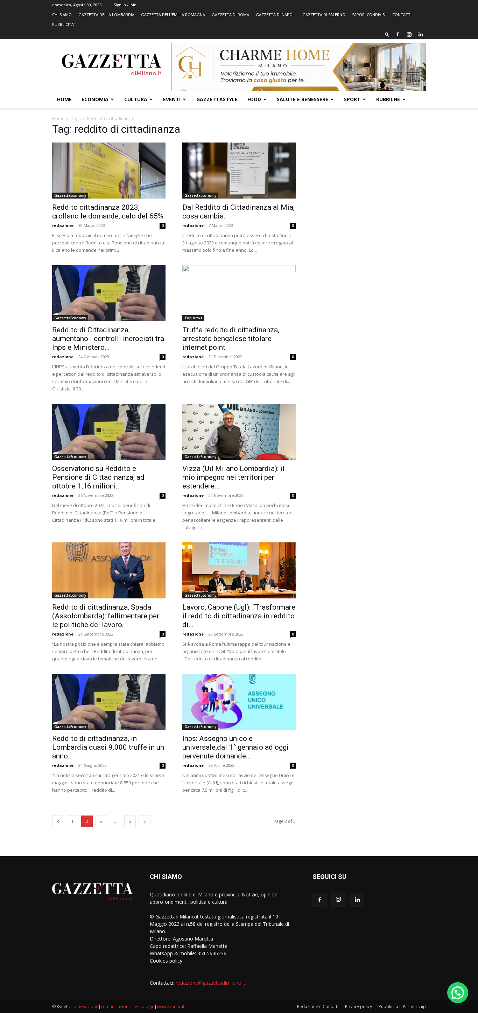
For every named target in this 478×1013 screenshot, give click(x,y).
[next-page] (144, 821)
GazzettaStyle (217, 99)
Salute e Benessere (302, 99)
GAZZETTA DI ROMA (230, 14)
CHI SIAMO (62, 14)
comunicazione (116, 1006)
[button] (387, 34)
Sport (352, 99)
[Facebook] (397, 34)
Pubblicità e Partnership (402, 1006)
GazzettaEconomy (70, 195)
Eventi (172, 99)
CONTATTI (402, 14)
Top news (193, 317)
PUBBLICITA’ (63, 24)
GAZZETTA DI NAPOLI (276, 14)
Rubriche (388, 99)
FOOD (254, 99)
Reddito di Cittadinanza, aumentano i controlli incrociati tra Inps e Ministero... (108, 339)
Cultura (135, 99)
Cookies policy (166, 960)
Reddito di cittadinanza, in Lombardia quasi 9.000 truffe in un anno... (108, 747)
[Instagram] (409, 34)
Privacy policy (358, 1006)
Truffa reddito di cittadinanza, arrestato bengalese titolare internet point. (230, 339)
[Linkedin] (420, 34)
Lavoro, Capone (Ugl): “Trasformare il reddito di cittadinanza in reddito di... (238, 616)
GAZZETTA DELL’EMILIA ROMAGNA (173, 14)
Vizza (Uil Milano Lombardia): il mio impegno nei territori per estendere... (233, 477)
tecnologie (143, 1006)
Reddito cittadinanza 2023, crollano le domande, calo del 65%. (108, 211)
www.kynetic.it (170, 1006)
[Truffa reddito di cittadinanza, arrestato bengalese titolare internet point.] (239, 293)
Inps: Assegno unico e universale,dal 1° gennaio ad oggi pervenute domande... (235, 747)
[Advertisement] (369, 177)
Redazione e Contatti (317, 1006)
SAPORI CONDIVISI (369, 14)
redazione (62, 225)
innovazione (86, 1006)
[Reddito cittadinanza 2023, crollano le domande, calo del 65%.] (109, 171)
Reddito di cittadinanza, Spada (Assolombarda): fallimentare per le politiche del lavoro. (105, 616)
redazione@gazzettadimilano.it (210, 982)
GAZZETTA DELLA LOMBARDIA (106, 14)
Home (64, 99)
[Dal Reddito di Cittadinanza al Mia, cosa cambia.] (239, 171)
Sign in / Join (125, 4)
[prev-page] (58, 821)
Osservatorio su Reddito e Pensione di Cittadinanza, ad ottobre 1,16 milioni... (98, 477)
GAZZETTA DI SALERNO (323, 14)
